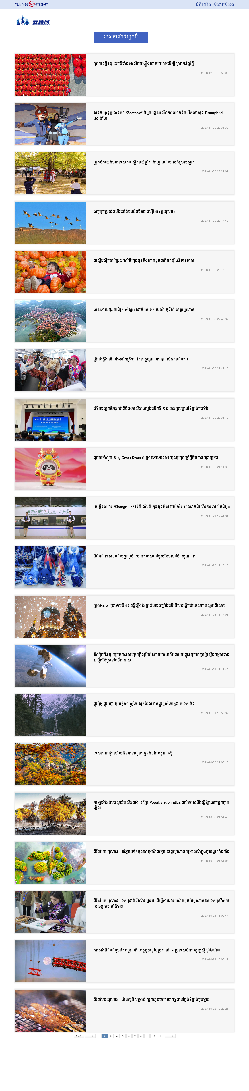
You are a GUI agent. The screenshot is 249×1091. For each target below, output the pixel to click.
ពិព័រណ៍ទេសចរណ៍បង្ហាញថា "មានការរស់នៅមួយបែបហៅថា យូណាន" (144, 556)
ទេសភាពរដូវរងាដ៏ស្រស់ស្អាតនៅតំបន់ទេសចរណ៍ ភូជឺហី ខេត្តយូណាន (144, 310)
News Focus (37, 37)
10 (153, 1036)
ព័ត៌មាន (77, 37)
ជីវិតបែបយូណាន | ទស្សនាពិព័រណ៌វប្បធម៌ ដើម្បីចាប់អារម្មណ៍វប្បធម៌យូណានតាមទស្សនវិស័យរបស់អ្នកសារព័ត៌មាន (161, 904)
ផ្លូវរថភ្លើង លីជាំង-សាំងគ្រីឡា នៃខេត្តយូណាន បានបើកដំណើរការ (141, 359)
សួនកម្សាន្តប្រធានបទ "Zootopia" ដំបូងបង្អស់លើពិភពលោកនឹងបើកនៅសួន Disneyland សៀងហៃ (158, 116)
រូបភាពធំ (205, 37)
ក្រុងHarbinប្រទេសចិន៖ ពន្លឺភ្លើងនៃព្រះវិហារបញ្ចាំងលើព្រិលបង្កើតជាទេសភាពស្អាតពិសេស (160, 605)
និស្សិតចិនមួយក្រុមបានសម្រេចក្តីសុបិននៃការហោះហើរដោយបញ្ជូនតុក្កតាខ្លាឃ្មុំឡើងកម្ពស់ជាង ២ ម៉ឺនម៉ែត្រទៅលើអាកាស (161, 658)
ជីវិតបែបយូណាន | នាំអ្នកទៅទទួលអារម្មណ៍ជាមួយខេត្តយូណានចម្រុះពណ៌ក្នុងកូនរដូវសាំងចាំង (162, 852)
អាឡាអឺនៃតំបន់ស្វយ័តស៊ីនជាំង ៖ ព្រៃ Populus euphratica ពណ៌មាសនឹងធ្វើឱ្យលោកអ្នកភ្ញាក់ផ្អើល (161, 805)
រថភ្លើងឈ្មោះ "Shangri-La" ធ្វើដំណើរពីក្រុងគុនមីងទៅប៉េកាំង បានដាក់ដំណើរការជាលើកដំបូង (162, 507)
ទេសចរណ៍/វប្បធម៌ (121, 37)
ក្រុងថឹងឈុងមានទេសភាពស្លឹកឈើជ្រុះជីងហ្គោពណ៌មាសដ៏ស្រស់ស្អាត (144, 162)
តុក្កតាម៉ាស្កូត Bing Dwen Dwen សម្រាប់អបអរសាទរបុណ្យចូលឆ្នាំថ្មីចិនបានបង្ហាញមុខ (156, 458)
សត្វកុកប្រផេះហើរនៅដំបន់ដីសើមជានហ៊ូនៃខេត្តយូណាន (135, 211)
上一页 (90, 1036)
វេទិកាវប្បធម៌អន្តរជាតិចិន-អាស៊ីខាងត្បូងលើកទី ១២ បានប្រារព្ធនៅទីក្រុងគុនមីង (151, 408)
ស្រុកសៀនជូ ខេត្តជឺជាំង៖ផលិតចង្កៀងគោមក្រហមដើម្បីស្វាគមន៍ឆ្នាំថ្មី (144, 64)
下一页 (170, 1036)
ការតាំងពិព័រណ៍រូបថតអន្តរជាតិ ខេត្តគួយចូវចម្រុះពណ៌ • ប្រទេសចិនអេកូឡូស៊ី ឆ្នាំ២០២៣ (157, 950)
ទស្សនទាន (167, 37)
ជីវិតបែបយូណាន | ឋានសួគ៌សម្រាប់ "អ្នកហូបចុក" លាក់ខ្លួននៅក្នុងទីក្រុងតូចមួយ (152, 999)
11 (161, 1036)
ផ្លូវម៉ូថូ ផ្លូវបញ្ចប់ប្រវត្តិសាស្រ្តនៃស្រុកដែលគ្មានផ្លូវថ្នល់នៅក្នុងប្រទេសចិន (144, 704)
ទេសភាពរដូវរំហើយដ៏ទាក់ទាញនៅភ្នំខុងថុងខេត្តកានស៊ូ (133, 753)
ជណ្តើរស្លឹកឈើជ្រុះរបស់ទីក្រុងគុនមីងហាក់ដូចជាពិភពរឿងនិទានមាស (144, 261)
